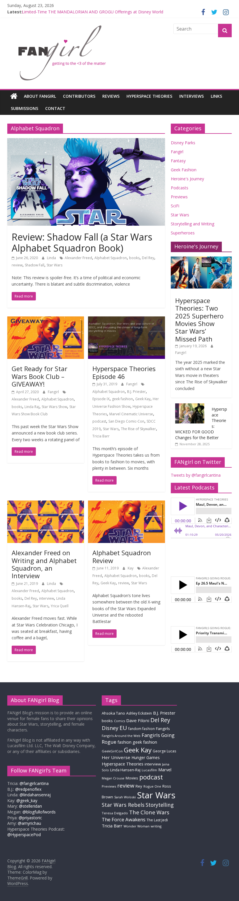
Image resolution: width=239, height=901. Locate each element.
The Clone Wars (149, 812)
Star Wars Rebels (123, 804)
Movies (132, 778)
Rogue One (152, 786)
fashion (124, 742)
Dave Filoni (137, 720)
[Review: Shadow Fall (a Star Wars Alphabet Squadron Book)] (86, 141)
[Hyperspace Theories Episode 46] (126, 320)
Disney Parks (183, 142)
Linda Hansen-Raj (125, 770)
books (134, 257)
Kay (131, 568)
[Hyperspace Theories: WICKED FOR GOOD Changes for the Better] (190, 406)
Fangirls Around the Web (121, 735)
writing (156, 826)
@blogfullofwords (39, 812)
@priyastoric (30, 817)
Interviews (191, 96)
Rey (139, 786)
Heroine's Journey (187, 178)
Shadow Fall (34, 265)
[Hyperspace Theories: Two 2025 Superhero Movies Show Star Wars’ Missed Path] (201, 259)
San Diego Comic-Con (126, 421)
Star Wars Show (54, 406)
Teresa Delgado (115, 813)
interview (46, 598)
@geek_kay (26, 800)
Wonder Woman (137, 826)
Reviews (110, 96)
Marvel (164, 769)
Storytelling (160, 804)
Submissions (24, 108)
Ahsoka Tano (113, 713)
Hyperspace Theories (149, 96)
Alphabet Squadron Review (121, 556)
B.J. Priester (136, 391)
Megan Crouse (113, 778)
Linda (52, 257)
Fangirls (163, 728)
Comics (119, 721)
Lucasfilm (149, 770)
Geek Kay (142, 398)
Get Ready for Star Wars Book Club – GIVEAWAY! (39, 376)
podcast (99, 421)
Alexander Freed (78, 257)
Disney (110, 727)
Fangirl (54, 391)
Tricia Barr (101, 436)
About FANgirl (40, 96)
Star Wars (54, 265)
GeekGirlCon (112, 751)
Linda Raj (31, 406)
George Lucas (164, 751)
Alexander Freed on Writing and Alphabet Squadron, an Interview (44, 564)
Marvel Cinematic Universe (131, 414)
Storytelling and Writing (192, 224)
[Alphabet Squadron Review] (126, 504)
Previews (179, 197)
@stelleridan (30, 806)
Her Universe (116, 757)
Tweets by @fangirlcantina (196, 475)
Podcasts (179, 187)
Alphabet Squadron (110, 257)
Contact (55, 108)
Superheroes (183, 233)
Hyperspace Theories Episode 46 (124, 372)
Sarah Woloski (125, 797)
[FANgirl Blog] (13, 96)
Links (216, 96)
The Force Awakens (123, 819)
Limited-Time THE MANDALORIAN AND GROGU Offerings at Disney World (92, 12)
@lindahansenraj (35, 794)
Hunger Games (145, 757)
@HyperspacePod (24, 834)
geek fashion (122, 398)
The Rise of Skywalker (138, 428)
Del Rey (148, 257)
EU (123, 728)
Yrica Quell (59, 605)
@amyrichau (29, 823)
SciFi (175, 206)
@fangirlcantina (34, 783)
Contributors (79, 96)
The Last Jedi (157, 820)
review (17, 265)
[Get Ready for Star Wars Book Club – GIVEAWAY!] (45, 320)
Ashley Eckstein (139, 713)
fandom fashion (141, 728)
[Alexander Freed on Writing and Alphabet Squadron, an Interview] (45, 504)
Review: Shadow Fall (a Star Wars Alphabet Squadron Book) (82, 242)
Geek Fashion (183, 169)
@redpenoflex (28, 789)
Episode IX (101, 398)
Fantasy (178, 160)
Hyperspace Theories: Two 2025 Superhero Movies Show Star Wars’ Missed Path (199, 319)
